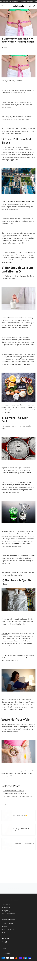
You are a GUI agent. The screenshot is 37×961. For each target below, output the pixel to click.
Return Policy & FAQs (8, 899)
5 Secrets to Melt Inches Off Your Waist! (15, 793)
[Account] (30, 6)
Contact (4, 902)
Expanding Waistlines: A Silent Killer (13, 790)
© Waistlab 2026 (6, 923)
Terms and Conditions (8, 883)
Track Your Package (7, 893)
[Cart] (34, 6)
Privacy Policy (6, 880)
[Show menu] (2, 6)
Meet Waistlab (6, 877)
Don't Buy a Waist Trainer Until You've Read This (17, 796)
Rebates (4, 896)
